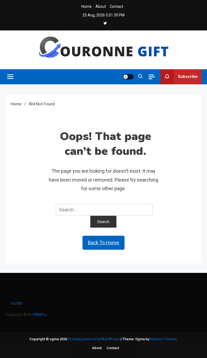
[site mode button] (128, 76)
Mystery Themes (163, 339)
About (100, 6)
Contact (116, 6)
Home (86, 6)
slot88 (16, 303)
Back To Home (103, 242)
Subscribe (188, 76)
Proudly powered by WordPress (94, 339)
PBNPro (40, 314)
